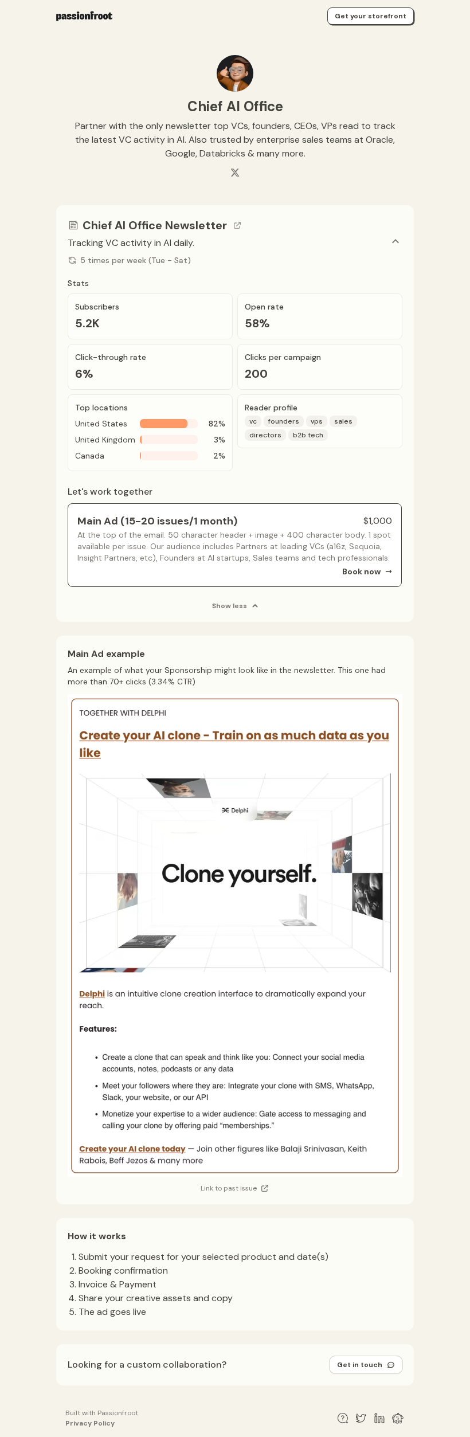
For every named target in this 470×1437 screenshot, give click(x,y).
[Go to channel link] (237, 225)
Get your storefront (370, 16)
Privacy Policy (90, 1423)
